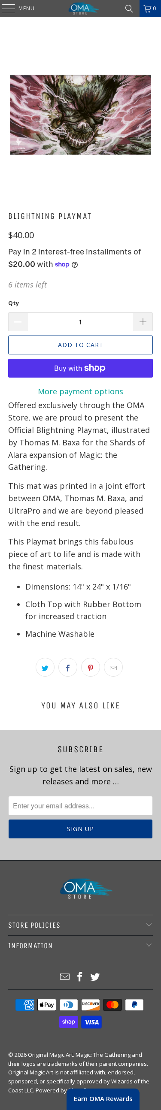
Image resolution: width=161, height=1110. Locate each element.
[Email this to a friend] (113, 667)
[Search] (129, 8)
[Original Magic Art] (80, 8)
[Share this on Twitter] (45, 667)
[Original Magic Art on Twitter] (94, 977)
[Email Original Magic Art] (65, 977)
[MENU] (4, 8)
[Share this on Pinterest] (90, 667)
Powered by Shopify (62, 1090)
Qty (13, 303)
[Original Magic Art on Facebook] (80, 977)
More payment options (80, 391)
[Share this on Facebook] (67, 667)
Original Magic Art (50, 1055)
